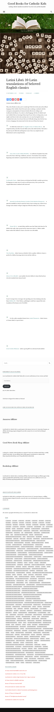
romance (42, 638)
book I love (22, 538)
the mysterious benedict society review (15, 652)
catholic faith (46, 546)
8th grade (15, 524)
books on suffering (18, 542)
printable (17, 634)
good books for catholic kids (13, 592)
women (22, 662)
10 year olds (35, 524)
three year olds (29, 656)
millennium (38, 620)
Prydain (33, 634)
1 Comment (36, 93)
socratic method (10, 646)
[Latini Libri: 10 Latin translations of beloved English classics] (27, 73)
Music (24, 622)
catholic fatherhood (11, 548)
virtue (7, 660)
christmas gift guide (11, 562)
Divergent (48, 564)
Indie (15, 608)
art (22, 532)
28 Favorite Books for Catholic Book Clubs (15, 686)
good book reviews (46, 582)
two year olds (32, 658)
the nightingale (29, 652)
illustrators (9, 608)
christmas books (27, 560)
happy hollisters (10, 604)
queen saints (46, 634)
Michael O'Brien (35, 618)
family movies (38, 574)
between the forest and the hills (13, 536)
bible (24, 536)
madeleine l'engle (10, 616)
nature (29, 624)
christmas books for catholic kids (41, 560)
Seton (35, 642)
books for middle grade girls (28, 540)
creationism (27, 564)
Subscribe (6, 386)
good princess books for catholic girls (34, 602)
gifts (26, 582)
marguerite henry (26, 616)
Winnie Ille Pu (13, 226)
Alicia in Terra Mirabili (12, 276)
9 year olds (21, 524)
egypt (46, 570)
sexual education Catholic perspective (15, 644)
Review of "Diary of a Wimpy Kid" (13, 693)
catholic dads (38, 546)
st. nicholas (18, 646)
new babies (34, 624)
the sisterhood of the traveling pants (44, 654)
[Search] (50, 12)
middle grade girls (21, 620)
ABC (43, 526)
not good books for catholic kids (33, 628)
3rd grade (41, 520)
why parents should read (31, 660)
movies (20, 622)
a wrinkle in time (45, 532)
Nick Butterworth (31, 626)
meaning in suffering (11, 618)
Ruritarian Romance (45, 640)
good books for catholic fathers (29, 588)
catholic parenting (22, 552)
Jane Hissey (29, 610)
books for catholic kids (46, 538)
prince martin (28, 632)
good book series (31, 584)
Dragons (24, 566)
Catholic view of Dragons (30, 558)
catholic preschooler (11, 554)
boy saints (27, 542)
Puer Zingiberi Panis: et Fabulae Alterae (32, 126)
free (26, 580)
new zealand (23, 626)
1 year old (8, 520)
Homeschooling (16, 606)
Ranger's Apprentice (10, 636)
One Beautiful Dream (48, 628)
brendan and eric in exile (37, 542)
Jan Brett (16, 610)
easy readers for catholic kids (21, 570)
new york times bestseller (12, 626)
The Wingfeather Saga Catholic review (15, 656)
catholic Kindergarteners (31, 550)
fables (25, 574)
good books (8, 584)
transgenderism (10, 658)
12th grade (22, 526)
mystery (8, 624)
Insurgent (20, 608)
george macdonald (10, 582)
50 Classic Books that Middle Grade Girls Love (16, 670)
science (22, 642)
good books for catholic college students (34, 586)
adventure (27, 528)
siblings (44, 644)
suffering (45, 646)
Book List (29, 93)
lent (7, 614)
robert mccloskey (34, 638)
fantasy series (9, 576)
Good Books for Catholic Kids (27, 3)
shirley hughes (29, 644)
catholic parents (48, 552)
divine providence (10, 566)
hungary (40, 606)
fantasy (45, 574)
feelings (33, 576)
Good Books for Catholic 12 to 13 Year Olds (15, 674)
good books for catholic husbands (30, 590)
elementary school (10, 572)
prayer (12, 632)
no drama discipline (42, 626)
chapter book (9, 560)
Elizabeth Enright (21, 572)
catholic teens (9, 558)
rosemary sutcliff (10, 640)
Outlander (24, 630)
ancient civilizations (17, 530)
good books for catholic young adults (15, 598)
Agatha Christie (45, 528)
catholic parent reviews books (36, 552)
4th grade (8, 522)
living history (28, 614)
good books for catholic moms (44, 592)
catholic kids (20, 550)
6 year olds (28, 522)
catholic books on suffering (12, 546)
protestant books (25, 634)
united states (41, 658)
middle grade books (10, 620)
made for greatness (47, 614)
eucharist (8, 574)
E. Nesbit (43, 566)
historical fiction (46, 604)
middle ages (43, 618)
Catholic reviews (28, 556)
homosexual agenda (26, 606)
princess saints (9, 634)
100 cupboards (37, 526)
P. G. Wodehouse (32, 630)
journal (15, 612)
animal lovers (35, 530)
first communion (10, 578)
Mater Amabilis (45, 616)
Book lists (29, 538)
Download (18, 566)
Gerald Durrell (20, 582)
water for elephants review (17, 660)
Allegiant (8, 530)
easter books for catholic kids (39, 568)
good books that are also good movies (15, 600)
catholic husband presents (46, 548)
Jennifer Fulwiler (47, 610)
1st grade (15, 520)
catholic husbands (10, 550)
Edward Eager (39, 570)
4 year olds (48, 520)
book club (16, 538)
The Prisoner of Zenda (20, 654)
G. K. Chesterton (32, 580)
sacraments (8, 642)
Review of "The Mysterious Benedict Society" (15, 696)
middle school (31, 620)
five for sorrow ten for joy (22, 578)
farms (16, 576)
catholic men (41, 550)
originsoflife (17, 630)
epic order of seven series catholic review (42, 572)
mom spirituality (47, 620)
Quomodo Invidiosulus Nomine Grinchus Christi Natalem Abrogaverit (27, 201)
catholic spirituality (48, 556)
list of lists (20, 614)
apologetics (17, 532)
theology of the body (40, 652)
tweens (26, 658)
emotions (28, 572)
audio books (37, 532)
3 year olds (34, 520)
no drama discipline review (12, 628)
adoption (8, 528)
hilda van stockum (27, 604)
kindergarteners (32, 612)
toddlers (36, 656)
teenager (30, 648)
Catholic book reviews (28, 544)
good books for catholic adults (43, 584)
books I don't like (41, 540)
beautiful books (38, 534)
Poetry (7, 632)
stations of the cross (28, 646)
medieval (20, 618)
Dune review (31, 566)
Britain (47, 542)
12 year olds (15, 526)
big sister (45, 536)
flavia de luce (41, 578)
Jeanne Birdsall (37, 610)
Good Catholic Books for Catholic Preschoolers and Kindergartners (21, 690)
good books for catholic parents (13, 594)
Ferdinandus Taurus (11, 180)
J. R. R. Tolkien (43, 608)
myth (13, 624)
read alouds (20, 636)
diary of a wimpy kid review (38, 564)
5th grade (21, 522)
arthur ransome (28, 532)
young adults (36, 662)
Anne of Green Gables (45, 530)
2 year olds (21, 520)
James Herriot (9, 610)
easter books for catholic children (22, 568)
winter (17, 662)
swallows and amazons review (13, 648)
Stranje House (38, 646)
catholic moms (49, 550)
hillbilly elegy (37, 604)
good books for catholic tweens (31, 596)
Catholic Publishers (22, 554)
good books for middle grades (33, 598)
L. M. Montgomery (42, 612)
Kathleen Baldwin (23, 612)
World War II (29, 662)
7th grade (48, 522)
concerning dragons (11, 564)
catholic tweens (18, 558)
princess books (37, 632)
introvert (26, 608)
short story (37, 644)
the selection (30, 654)
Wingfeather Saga (10, 662)
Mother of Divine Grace (11, 622)
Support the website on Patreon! (17, 398)
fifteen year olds (41, 576)
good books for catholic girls (13, 590)
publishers (39, 634)
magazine (18, 616)
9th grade (28, 524)
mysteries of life (47, 622)
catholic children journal (27, 546)
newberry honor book (44, 624)
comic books (43, 562)
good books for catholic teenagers (14, 596)
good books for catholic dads (13, 588)
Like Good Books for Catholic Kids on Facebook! (18, 407)
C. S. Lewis (8, 544)
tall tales (24, 648)
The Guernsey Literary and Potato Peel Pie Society (34, 650)
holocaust (8, 606)
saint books (16, 642)
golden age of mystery (34, 582)
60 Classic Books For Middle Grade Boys (14, 680)
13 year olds (30, 526)
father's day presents (24, 576)
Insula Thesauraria (34, 318)
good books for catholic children (14, 586)
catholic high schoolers (32, 548)
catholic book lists (17, 544)
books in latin (9, 542)
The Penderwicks (10, 654)
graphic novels (48, 602)
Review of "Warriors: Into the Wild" (13, 683)
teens (35, 648)
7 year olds (41, 522)
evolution (19, 574)
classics (31, 562)
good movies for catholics (39, 600)
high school (18, 604)
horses (34, 606)
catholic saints (37, 556)
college (36, 562)
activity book (49, 526)
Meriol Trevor (27, 618)
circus (25, 562)
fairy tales (31, 574)
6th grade (35, 522)
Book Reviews (37, 538)
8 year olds (8, 524)
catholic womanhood (42, 558)
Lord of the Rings (38, 614)
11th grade (8, 526)
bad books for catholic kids (21, 534)
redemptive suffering (35, 636)
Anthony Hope (9, 532)
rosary (47, 638)
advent (13, 528)
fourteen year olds (10, 580)
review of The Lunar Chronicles (21, 638)
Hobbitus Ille (12, 301)
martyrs (34, 616)
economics (32, 570)
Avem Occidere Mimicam (12, 348)
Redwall (43, 636)
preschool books (20, 632)
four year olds (20, 580)
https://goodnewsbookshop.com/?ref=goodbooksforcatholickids (18, 456)
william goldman (43, 660)
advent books (20, 528)
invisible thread (34, 608)
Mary (39, 616)
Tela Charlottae (10, 253)
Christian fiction (18, 560)
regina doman (9, 638)
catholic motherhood (11, 552)
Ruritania (37, 640)
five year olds (33, 578)
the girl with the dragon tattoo (13, 650)
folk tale (49, 578)
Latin (49, 612)
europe (14, 574)
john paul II (8, 612)
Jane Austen (22, 610)
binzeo (22, 93)
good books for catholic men (28, 592)
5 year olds (15, 522)
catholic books (38, 544)
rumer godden (29, 640)
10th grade (42, 524)
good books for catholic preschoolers (32, 594)
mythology (18, 624)
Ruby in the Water (20, 640)
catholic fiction (21, 548)
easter (48, 566)
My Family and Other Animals (34, 622)
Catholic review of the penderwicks (14, 556)
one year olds (9, 630)
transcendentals (44, 656)
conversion (20, 564)
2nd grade (28, 520)
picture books (48, 630)
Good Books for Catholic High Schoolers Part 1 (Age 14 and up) (20, 677)
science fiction (29, 642)
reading (26, 636)
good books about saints (19, 584)
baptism (31, 534)
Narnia (24, 624)
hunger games (46, 606)
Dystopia (38, 566)
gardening (40, 580)
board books (9, 538)
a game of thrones (35, 528)
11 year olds (49, 524)
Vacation (48, 658)
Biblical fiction (30, 536)
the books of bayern (43, 648)
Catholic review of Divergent (35, 554)
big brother (38, 536)
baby (12, 534)
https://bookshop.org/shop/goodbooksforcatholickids (16, 479)
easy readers (9, 570)
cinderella (20, 562)
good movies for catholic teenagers (14, 602)
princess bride (45, 632)
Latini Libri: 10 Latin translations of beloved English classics (23, 83)
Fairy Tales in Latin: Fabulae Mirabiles (19, 153)
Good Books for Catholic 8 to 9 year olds (14, 699)
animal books (27, 530)
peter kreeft (41, 630)
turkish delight (19, 658)
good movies (29, 600)
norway (22, 628)
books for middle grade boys (12, 540)
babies (7, 534)
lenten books (13, 614)
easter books (9, 568)
